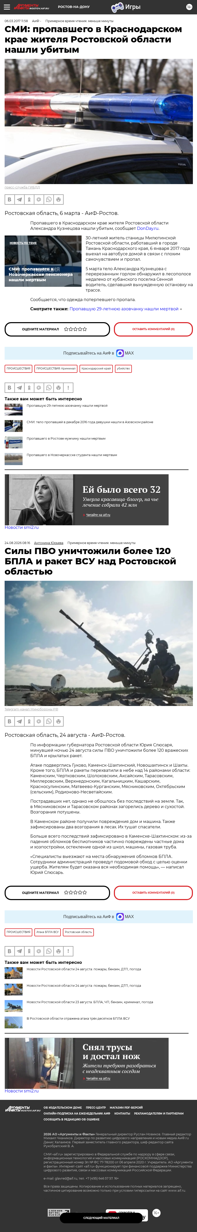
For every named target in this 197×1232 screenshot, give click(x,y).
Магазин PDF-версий (126, 1107)
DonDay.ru (148, 228)
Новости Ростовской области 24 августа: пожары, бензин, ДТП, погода (84, 986)
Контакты (122, 1113)
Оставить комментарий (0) (153, 329)
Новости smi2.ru (22, 527)
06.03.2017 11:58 (16, 21)
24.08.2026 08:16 (17, 543)
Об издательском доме (63, 1107)
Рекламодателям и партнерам (159, 1113)
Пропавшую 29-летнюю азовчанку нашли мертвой (124, 308)
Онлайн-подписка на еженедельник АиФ (77, 1113)
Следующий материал (101, 1218)
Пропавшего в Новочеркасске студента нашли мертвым (72, 455)
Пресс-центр (96, 1107)
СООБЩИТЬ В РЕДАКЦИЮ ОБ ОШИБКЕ (72, 1119)
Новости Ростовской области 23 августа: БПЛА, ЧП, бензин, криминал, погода (90, 1002)
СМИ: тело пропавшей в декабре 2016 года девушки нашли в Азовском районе (90, 422)
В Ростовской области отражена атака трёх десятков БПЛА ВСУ (78, 1018)
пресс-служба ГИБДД (22, 187)
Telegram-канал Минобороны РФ (31, 709)
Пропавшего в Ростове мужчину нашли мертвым (66, 438)
